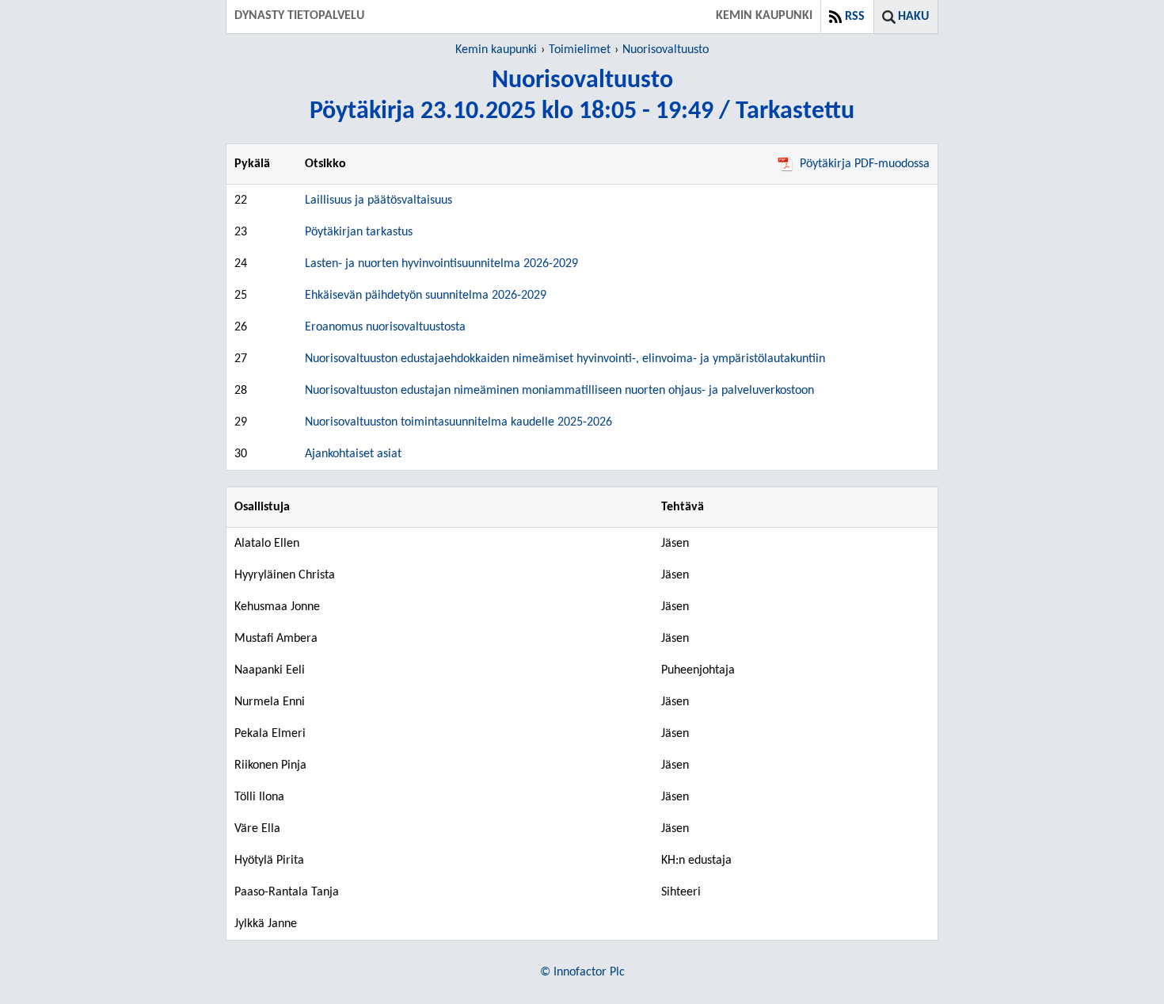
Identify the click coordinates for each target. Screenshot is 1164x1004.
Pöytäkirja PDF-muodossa (865, 164)
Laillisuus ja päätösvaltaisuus (378, 200)
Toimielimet (580, 50)
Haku (913, 16)
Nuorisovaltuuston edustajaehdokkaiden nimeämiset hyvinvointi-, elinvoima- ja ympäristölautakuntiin (565, 359)
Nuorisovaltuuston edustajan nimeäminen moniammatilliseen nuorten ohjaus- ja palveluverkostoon (559, 390)
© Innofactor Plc (582, 972)
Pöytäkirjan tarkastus (359, 232)
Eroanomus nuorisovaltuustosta (385, 327)
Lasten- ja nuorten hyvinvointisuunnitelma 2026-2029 (441, 264)
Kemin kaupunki (496, 50)
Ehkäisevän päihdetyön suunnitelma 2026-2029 (425, 295)
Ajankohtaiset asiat (353, 454)
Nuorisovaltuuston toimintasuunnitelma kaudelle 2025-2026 (458, 422)
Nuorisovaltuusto (665, 50)
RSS (855, 16)
